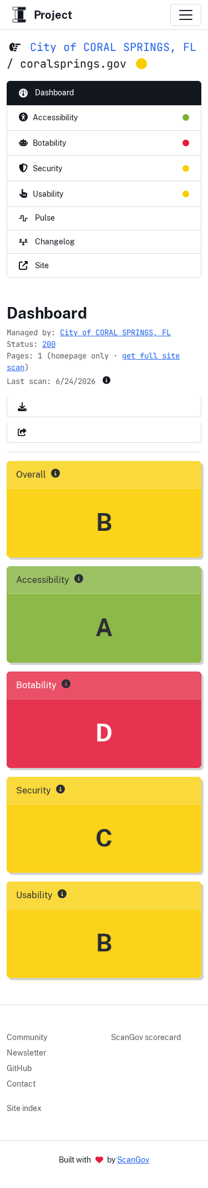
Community (27, 1037)
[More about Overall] (55, 473)
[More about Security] (60, 789)
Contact (21, 1083)
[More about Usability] (62, 893)
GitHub (19, 1068)
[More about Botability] (66, 683)
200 (48, 344)
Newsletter (26, 1052)
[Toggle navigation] (185, 15)
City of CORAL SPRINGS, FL (113, 47)
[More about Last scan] (106, 380)
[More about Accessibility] (79, 578)
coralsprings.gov (73, 64)
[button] (22, 406)
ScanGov (133, 1159)
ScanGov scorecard (146, 1037)
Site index (24, 1108)
